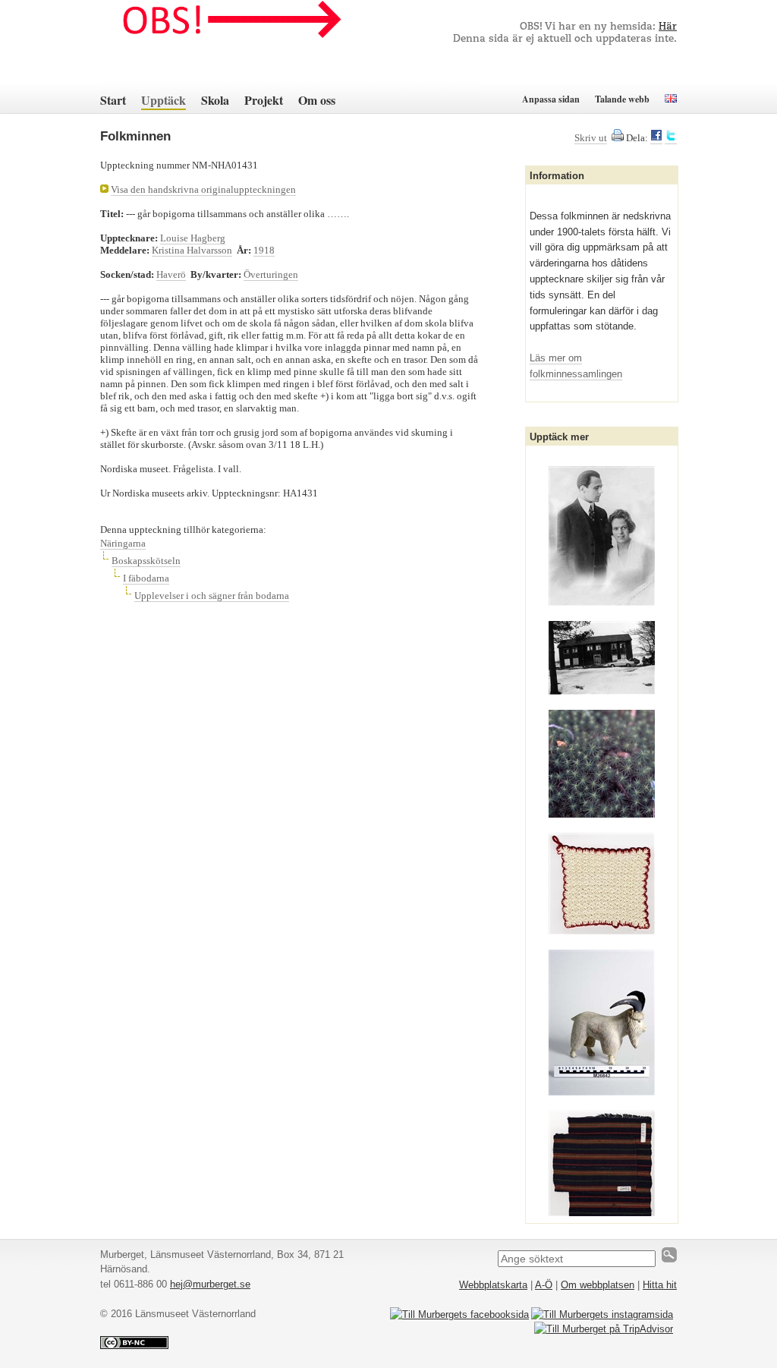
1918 (264, 250)
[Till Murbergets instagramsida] (602, 1314)
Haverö (171, 274)
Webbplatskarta (493, 1285)
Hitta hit (660, 1285)
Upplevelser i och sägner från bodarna (211, 595)
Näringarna (123, 543)
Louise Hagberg (192, 238)
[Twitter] (671, 138)
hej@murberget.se (210, 1284)
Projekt (263, 100)
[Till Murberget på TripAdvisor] (603, 1329)
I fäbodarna (146, 578)
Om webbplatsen (597, 1285)
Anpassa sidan (551, 99)
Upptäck (163, 100)
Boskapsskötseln (146, 560)
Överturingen (271, 274)
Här (668, 27)
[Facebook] (656, 138)
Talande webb (622, 99)
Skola (215, 100)
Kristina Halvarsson (192, 250)
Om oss (316, 100)
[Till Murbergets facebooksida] (459, 1314)
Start (113, 100)
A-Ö (543, 1285)
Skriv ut (590, 137)
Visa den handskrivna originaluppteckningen (203, 189)
